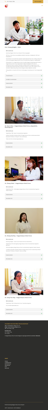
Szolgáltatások (8, 362)
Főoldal (6, 361)
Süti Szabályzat (17, 407)
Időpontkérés (37, 1)
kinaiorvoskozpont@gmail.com (14, 327)
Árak (6, 366)
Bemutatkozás (8, 364)
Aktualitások (7, 365)
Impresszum (10, 407)
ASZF (6, 407)
